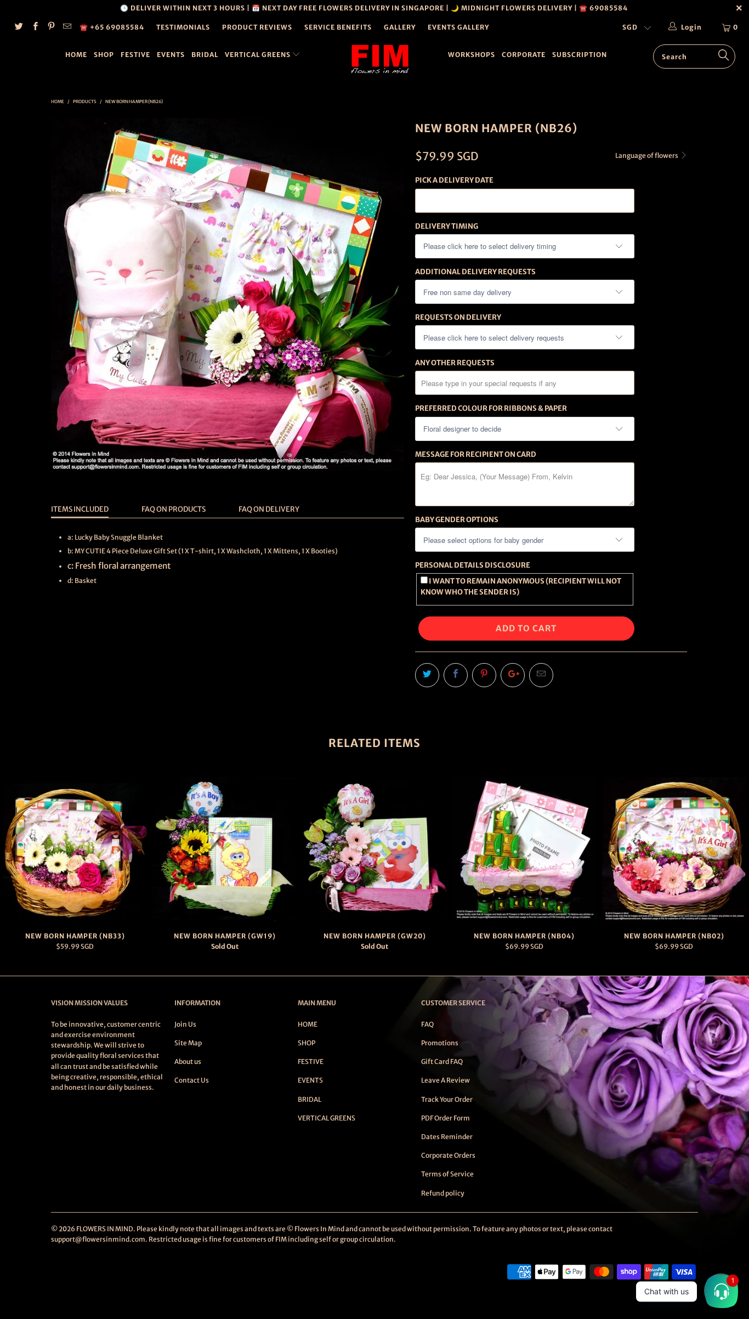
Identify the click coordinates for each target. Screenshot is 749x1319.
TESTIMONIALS (183, 27)
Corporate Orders (448, 1155)
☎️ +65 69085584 (112, 27)
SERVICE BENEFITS (338, 27)
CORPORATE (524, 54)
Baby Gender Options (456, 519)
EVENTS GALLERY (458, 27)
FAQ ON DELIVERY (269, 509)
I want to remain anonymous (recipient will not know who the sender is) (521, 586)
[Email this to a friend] (541, 675)
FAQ (427, 1024)
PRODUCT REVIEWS (257, 27)
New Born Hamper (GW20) (374, 849)
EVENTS (171, 54)
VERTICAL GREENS (258, 54)
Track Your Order (447, 1099)
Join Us (185, 1024)
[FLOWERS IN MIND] (380, 59)
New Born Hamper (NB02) (674, 849)
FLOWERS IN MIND (104, 1229)
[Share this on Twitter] (427, 675)
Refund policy (442, 1193)
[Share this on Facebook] (456, 675)
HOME (76, 54)
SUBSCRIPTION (579, 54)
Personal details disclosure (472, 565)
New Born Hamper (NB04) (524, 849)
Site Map (188, 1043)
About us (187, 1061)
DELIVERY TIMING (446, 226)
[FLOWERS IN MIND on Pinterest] (50, 27)
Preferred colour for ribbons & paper (491, 408)
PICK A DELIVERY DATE (454, 180)
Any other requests (455, 362)
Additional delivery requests (475, 271)
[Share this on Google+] (513, 675)
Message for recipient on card (475, 454)
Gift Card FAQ (442, 1061)
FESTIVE (135, 54)
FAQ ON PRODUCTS (173, 509)
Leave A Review (445, 1080)
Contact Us (191, 1080)
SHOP (104, 54)
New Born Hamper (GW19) (224, 849)
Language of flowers (647, 155)
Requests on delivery (458, 317)
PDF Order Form (445, 1118)
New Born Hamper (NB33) (75, 849)
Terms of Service (447, 1174)
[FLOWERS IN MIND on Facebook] (34, 27)
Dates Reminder (447, 1137)
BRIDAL (204, 54)
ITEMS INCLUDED (80, 509)
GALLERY (400, 27)
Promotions (439, 1043)
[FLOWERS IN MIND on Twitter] (18, 27)
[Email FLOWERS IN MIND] (66, 27)
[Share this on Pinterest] (484, 675)
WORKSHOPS (471, 54)
